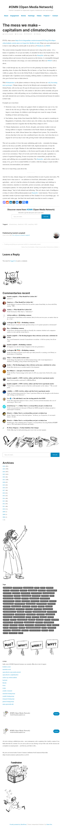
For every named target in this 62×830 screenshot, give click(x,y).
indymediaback (9, 611)
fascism (53, 601)
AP (42, 587)
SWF (44, 627)
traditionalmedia (35, 630)
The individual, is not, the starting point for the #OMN (29, 398)
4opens (7, 587)
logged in (13, 261)
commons (36, 595)
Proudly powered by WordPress (18, 824)
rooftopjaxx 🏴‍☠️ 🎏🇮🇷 (13, 322)
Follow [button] (56, 714)
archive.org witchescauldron (10, 677)
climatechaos (13, 224)
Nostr (4, 685)
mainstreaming (39, 611)
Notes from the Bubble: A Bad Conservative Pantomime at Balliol (40, 247)
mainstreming (52, 611)
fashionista (31, 603)
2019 (4, 485)
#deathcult (40, 46)
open (47, 619)
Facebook (26, 601)
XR (20, 633)
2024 (4, 471)
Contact (55, 16)
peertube (14, 625)
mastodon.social (7, 669)
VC (5, 633)
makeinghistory (8, 614)
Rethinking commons (25, 315)
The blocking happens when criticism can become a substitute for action (32, 336)
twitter (44, 630)
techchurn (52, 627)
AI (37, 587)
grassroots (20, 609)
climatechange (36, 593)
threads (25, 630)
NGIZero (35, 617)
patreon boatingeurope (8, 701)
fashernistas (20, 603)
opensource (18, 622)
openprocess (8, 622)
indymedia (48, 609)
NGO (35, 224)
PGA (21, 625)
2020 (4, 482)
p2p (6, 625)
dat (52, 595)
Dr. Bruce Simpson (12, 428)
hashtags (38, 609)
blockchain (14, 590)
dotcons (34, 598)
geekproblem (9, 609)
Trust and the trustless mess (21, 358)
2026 (4, 466)
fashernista (8, 603)
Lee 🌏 (9, 398)
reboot (55, 625)
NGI (28, 617)
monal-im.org (11, 406)
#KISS (48, 46)
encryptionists (9, 601)
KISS (25, 224)
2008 (4, 514)
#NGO (50, 61)
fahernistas (35, 601)
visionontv (13, 633)
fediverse (16, 606)
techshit (16, 630)
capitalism (7, 593)
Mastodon (31, 614)
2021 (4, 479)
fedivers (7, 606)
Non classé (19, 34)
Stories (23, 16)
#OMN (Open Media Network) (31, 7)
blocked (23, 590)
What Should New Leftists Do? (28, 296)
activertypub (18, 587)
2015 (4, 495)
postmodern (29, 625)
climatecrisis (8, 595)
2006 (4, 517)
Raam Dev (49, 824)
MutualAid (40, 614)
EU (18, 601)
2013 (4, 501)
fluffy (41, 606)
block (6, 590)
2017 (4, 490)
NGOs (51, 617)
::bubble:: (10, 391)
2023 (4, 474)
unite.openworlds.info (8, 704)
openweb (29, 622)
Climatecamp (25, 593)
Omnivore (10, 302)
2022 (4, 477)
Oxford (39, 622)
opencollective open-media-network (12, 672)
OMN (40, 619)
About (6, 16)
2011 (4, 506)
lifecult (28, 611)
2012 (4, 503)
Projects (46, 16)
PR (49, 625)
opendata (55, 619)
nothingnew (22, 619)
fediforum (52, 603)
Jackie (9, 365)
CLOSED (17, 595)
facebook (5, 680)
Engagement (14, 16)
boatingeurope (51, 590)
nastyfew (31, 224)
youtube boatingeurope (8, 696)
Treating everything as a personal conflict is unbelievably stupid (22, 244)
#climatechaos (10, 82)
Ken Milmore (11, 371)
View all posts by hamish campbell (21, 235)
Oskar (9, 358)
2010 (4, 509)
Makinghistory (20, 614)
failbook (44, 601)
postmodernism (40, 625)
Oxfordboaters (49, 622)
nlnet (6, 619)
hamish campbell (8, 34)
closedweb (26, 595)
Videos (39, 16)
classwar (16, 593)
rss (6, 627)
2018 (4, 487)
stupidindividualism (33, 627)
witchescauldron (12, 315)
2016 (4, 493)
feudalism (26, 606)
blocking (32, 590)
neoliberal (8, 617)
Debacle (9, 413)
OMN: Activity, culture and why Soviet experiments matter (36, 378)
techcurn (7, 630)
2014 (4, 498)
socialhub (13, 627)
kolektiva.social (6, 667)
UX (51, 630)
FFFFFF (34, 606)
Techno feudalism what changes (29, 428)
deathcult (21, 224)
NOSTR (13, 619)
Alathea (9, 310)
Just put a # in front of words (25, 371)
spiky (22, 627)
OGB (31, 619)
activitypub (28, 587)
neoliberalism (19, 617)
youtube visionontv (7, 691)
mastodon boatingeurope (9, 693)
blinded (49, 587)
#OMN (30, 209)
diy (17, 598)
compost (45, 595)
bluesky (42, 590)
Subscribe (45, 216)
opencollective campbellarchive (10, 675)
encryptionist (45, 598)
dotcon (25, 598)
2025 (4, 469)
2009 (4, 511)
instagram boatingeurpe (8, 699)
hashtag (29, 609)
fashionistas (41, 603)
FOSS (49, 606)
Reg (8, 328)
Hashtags (31, 16)
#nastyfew (40, 55)
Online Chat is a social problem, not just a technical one (35, 406)
